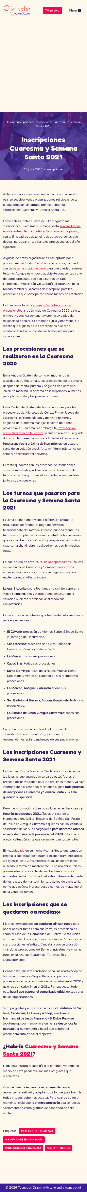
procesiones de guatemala (23, 1148)
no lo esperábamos (57, 562)
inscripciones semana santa (24, 1139)
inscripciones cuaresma (37, 1131)
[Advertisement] (43, 66)
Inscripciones (25, 122)
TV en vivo (52, 10)
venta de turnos (58, 1148)
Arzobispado (15, 850)
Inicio (10, 122)
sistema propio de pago (29, 268)
